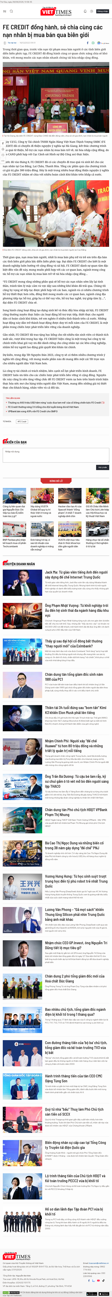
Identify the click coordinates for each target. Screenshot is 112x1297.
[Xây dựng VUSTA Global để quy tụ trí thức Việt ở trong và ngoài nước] (42, 496)
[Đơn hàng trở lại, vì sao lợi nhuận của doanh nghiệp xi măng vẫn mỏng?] (42, 529)
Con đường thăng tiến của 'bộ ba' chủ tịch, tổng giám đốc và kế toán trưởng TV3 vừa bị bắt (76, 1047)
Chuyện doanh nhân (19, 564)
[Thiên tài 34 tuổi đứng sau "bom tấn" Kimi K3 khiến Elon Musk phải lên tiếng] (22, 718)
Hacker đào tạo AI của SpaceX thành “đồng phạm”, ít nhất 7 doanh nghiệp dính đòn (69, 511)
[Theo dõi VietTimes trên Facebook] (89, 1280)
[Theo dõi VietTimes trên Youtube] (98, 1280)
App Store (91, 1294)
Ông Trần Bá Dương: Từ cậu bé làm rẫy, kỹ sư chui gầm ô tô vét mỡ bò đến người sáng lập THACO (77, 781)
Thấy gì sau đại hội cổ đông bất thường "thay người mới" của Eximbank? (73, 643)
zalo (93, 1280)
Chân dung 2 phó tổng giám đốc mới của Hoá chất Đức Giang (74, 978)
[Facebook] (87, 43)
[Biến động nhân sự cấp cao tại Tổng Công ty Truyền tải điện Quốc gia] (22, 1153)
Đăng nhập (102, 11)
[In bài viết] (93, 43)
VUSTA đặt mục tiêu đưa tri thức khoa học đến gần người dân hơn (69, 545)
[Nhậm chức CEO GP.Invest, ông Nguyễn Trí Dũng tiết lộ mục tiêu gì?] (22, 953)
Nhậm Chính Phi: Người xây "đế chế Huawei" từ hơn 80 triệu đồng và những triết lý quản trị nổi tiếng (74, 746)
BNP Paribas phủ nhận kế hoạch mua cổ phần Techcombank (14, 543)
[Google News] (103, 43)
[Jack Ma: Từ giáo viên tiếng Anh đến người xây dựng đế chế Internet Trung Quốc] (22, 583)
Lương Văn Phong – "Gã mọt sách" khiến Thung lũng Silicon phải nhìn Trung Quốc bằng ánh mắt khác (75, 914)
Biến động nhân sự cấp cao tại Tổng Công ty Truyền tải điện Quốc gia (75, 1145)
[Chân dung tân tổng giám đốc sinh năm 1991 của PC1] (22, 685)
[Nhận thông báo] (85, 11)
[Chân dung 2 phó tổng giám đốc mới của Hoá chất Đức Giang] (22, 987)
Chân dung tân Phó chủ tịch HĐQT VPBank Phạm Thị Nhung (76, 812)
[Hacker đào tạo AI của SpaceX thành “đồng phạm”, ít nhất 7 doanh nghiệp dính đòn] (70, 496)
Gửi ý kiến (102, 467)
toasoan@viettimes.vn (99, 1263)
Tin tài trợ (12, 43)
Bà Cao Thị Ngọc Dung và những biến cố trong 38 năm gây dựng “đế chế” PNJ (74, 845)
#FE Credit (22, 422)
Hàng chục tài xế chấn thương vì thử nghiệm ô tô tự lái (97, 543)
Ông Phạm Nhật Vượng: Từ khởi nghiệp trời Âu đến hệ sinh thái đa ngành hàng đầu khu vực (77, 610)
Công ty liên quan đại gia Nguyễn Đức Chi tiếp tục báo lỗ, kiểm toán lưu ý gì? (14, 511)
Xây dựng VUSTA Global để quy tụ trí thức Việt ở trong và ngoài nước (40, 511)
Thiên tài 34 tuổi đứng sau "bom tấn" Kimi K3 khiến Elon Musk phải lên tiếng (75, 710)
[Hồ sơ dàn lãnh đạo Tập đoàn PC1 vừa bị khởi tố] (22, 1220)
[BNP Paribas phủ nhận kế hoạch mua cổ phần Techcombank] (14, 529)
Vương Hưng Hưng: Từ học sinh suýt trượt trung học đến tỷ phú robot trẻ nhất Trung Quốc (76, 881)
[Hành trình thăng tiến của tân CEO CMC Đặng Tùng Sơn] (22, 1086)
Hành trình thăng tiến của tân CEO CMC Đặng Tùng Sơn (73, 1078)
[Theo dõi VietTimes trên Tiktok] (103, 1280)
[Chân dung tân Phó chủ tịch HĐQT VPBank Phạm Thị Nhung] (22, 820)
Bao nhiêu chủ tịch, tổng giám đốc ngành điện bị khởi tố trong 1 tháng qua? (75, 1011)
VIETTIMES (56, 11)
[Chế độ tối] (91, 11)
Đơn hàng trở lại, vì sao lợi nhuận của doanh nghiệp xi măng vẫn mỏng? (42, 545)
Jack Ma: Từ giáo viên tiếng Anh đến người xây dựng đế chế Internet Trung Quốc (76, 574)
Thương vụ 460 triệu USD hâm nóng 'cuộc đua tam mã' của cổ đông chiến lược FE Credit (55, 402)
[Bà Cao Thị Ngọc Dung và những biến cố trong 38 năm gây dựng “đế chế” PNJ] (22, 853)
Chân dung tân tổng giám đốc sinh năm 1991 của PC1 (74, 676)
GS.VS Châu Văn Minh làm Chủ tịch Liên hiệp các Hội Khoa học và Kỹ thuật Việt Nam (97, 511)
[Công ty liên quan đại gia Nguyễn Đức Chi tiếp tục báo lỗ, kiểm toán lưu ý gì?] (14, 496)
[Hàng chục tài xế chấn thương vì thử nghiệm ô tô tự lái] (97, 529)
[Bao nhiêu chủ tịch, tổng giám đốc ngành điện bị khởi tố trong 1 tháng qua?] (22, 1020)
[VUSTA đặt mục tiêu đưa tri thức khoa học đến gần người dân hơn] (70, 529)
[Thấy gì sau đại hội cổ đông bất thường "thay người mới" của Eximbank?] (22, 652)
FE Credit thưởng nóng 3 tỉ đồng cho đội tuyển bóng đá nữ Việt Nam (43, 407)
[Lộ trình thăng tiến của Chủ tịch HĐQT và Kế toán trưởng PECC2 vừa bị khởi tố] (22, 1186)
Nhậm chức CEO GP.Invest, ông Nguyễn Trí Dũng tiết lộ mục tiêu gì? (76, 945)
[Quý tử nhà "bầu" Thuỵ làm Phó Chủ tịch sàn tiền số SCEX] (22, 1120)
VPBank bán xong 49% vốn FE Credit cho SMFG (33, 411)
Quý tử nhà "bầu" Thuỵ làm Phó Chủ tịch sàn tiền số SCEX (74, 1111)
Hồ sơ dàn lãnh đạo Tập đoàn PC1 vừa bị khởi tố (74, 1211)
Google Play (104, 1294)
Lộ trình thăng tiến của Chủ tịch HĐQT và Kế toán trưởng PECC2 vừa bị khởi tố (75, 1178)
